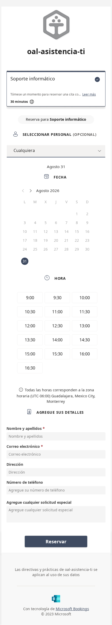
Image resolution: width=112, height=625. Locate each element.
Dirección (15, 464)
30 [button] (87, 249)
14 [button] (66, 231)
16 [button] (87, 231)
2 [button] (87, 213)
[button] (23, 190)
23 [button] (87, 240)
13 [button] (56, 231)
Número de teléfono (25, 482)
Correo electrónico (23, 446)
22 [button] (77, 240)
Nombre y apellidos (24, 428)
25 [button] (35, 249)
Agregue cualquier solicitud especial (39, 502)
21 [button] (66, 240)
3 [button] (25, 222)
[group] (56, 334)
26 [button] (45, 249)
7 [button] (66, 222)
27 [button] (56, 249)
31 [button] (25, 261)
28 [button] (66, 249)
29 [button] (77, 249)
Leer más (89, 94)
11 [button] (35, 231)
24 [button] (25, 249)
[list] (56, 90)
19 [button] (45, 240)
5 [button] (46, 222)
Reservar (56, 541)
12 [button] (45, 231)
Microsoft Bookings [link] (72, 608)
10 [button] (25, 231)
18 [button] (35, 240)
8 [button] (77, 222)
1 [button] (77, 213)
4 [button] (35, 222)
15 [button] (77, 231)
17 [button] (25, 240)
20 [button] (56, 240)
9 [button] (87, 222)
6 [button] (56, 222)
